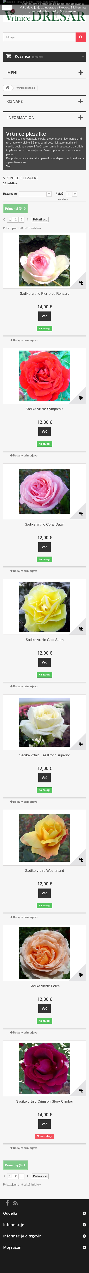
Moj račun (12, 1247)
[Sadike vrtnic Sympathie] (44, 376)
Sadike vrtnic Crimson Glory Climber (44, 1101)
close (7, 7)
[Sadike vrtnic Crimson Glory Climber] (44, 1068)
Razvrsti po (10, 193)
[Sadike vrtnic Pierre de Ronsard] (44, 260)
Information (21, 117)
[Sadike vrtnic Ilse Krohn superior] (44, 722)
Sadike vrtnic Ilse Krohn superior (44, 755)
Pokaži (60, 193)
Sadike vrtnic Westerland (44, 871)
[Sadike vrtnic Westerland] (44, 837)
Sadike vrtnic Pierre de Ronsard (44, 294)
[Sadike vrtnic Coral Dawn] (44, 491)
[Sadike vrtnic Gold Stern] (44, 607)
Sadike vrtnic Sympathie (44, 409)
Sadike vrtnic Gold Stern (45, 640)
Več (8, 166)
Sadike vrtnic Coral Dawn (44, 524)
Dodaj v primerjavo (25, 340)
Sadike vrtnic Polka (45, 986)
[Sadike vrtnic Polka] (44, 953)
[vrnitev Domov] (7, 88)
